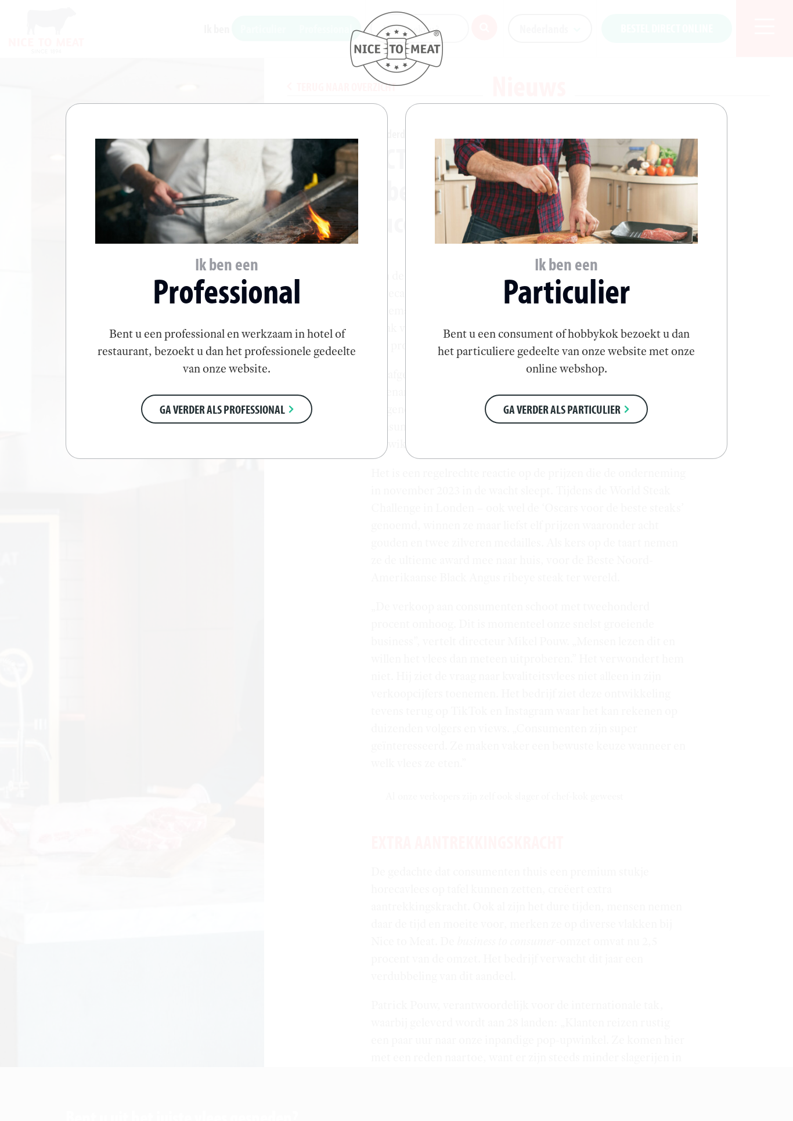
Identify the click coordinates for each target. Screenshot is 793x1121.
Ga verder (222, 409)
